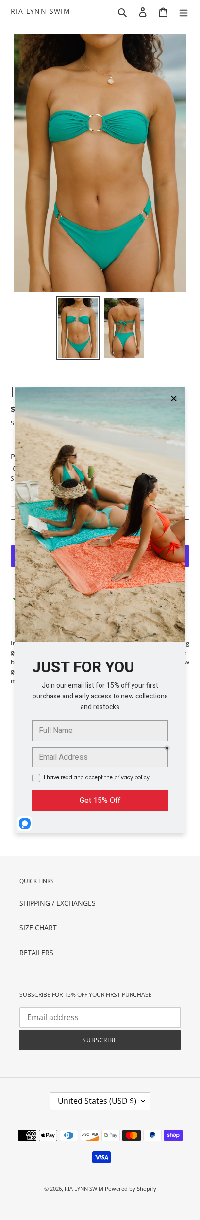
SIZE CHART (38, 927)
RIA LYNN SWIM (40, 11)
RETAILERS (36, 952)
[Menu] (183, 11)
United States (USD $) (97, 1101)
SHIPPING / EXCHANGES (57, 902)
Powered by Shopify (130, 1188)
